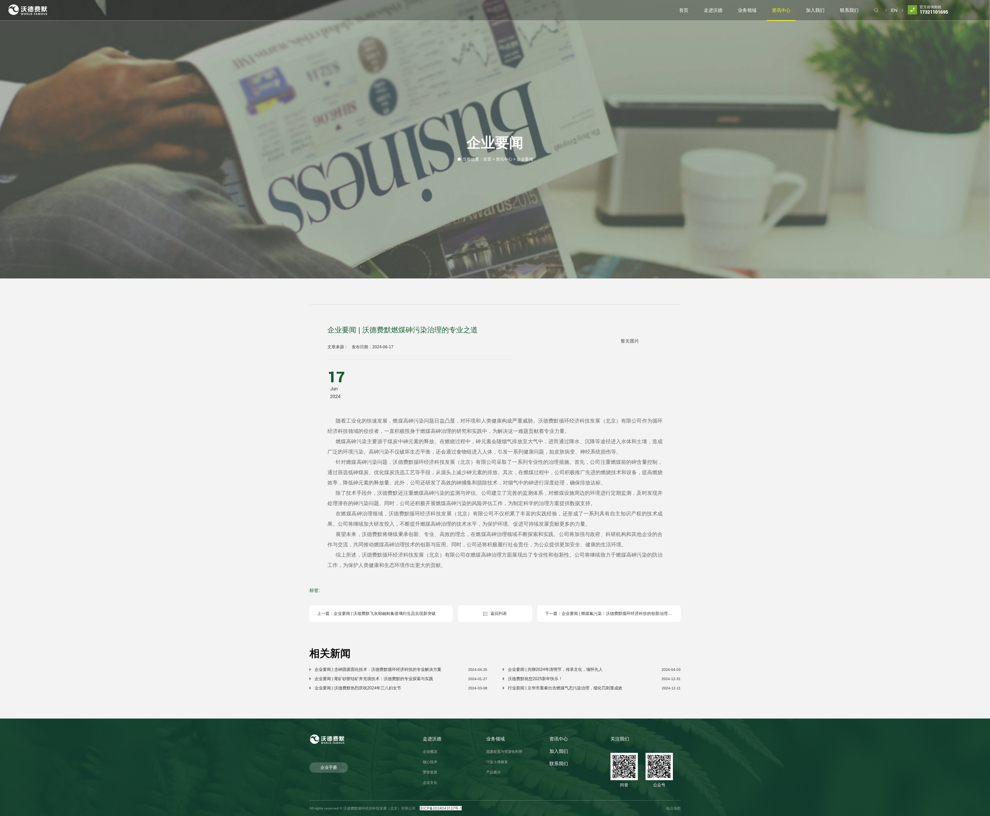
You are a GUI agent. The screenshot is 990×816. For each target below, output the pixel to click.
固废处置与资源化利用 (504, 751)
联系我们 (558, 763)
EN (894, 10)
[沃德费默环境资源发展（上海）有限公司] (28, 9)
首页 (487, 159)
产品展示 (493, 772)
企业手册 (328, 767)
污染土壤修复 (497, 762)
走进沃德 (432, 738)
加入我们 (558, 751)
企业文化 (430, 782)
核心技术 (430, 762)
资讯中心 (504, 159)
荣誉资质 (430, 772)
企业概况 (430, 751)
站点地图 (673, 808)
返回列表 (498, 613)
